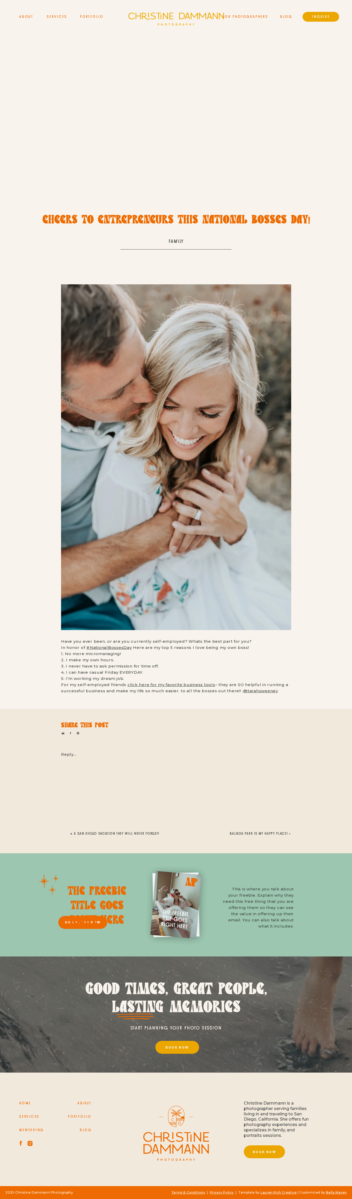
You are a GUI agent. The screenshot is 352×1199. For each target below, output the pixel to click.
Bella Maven (336, 1192)
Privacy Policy (222, 1192)
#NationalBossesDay (109, 647)
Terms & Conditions (188, 1192)
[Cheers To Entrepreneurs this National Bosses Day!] (176, 124)
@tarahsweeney (260, 690)
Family (176, 241)
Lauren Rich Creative (279, 1192)
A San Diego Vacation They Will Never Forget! (116, 833)
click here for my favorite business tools (171, 684)
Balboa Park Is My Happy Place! (259, 833)
